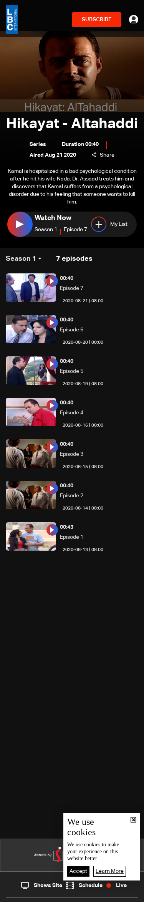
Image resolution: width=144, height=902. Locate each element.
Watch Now (53, 218)
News (50, 894)
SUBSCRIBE (96, 19)
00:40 (66, 278)
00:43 (66, 527)
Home (17, 894)
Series (38, 144)
